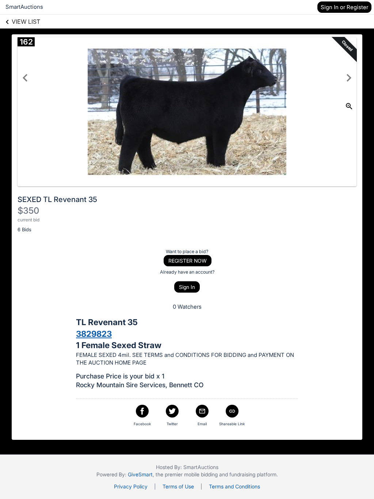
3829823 (94, 334)
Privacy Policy (131, 486)
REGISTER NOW (187, 261)
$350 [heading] (28, 210)
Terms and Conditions (234, 486)
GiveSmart (140, 474)
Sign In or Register (344, 7)
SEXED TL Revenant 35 (57, 199)
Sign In (187, 287)
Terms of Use (178, 486)
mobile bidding (201, 474)
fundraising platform (252, 474)
